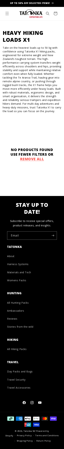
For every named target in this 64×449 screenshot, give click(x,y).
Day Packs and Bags (20, 371)
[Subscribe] (53, 235)
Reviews (12, 318)
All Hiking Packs (17, 349)
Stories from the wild (20, 326)
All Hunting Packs (18, 302)
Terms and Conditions (47, 435)
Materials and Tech (19, 272)
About (11, 256)
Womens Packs (16, 280)
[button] (7, 13)
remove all (32, 159)
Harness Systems (18, 264)
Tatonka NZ (29, 431)
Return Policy (43, 440)
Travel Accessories (19, 387)
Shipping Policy (25, 440)
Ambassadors (15, 310)
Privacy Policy (24, 435)
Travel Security (16, 379)
